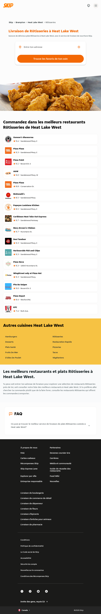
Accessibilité (26, 558)
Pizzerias (57, 347)
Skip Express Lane (29, 468)
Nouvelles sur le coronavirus (32, 570)
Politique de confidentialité (32, 546)
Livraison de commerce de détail (36, 498)
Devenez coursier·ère (60, 452)
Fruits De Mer (11, 352)
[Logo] (9, 5)
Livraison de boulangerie (32, 493)
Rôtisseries (51, 22)
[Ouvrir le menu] (95, 5)
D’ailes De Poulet (13, 357)
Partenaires (55, 447)
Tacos (55, 352)
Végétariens (58, 357)
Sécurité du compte (29, 564)
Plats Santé (10, 347)
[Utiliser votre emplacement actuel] (79, 47)
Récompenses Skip (30, 463)
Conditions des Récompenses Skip (35, 576)
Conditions (25, 540)
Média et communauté (60, 463)
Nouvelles (54, 481)
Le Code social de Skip (30, 552)
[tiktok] (47, 593)
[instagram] (39, 593)
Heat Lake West (35, 22)
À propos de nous (29, 447)
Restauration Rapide (62, 341)
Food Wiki (54, 476)
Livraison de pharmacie (31, 524)
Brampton (20, 22)
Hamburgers (11, 336)
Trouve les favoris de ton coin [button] (50, 58)
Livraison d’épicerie (30, 514)
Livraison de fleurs (29, 508)
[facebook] (31, 593)
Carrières (54, 458)
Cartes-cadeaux (28, 458)
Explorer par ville (28, 476)
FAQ (22, 452)
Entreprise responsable (31, 481)
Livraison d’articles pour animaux (36, 519)
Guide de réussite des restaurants (60, 469)
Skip (11, 22)
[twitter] (23, 593)
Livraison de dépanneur (32, 503)
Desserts (9, 341)
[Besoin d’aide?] (88, 5)
